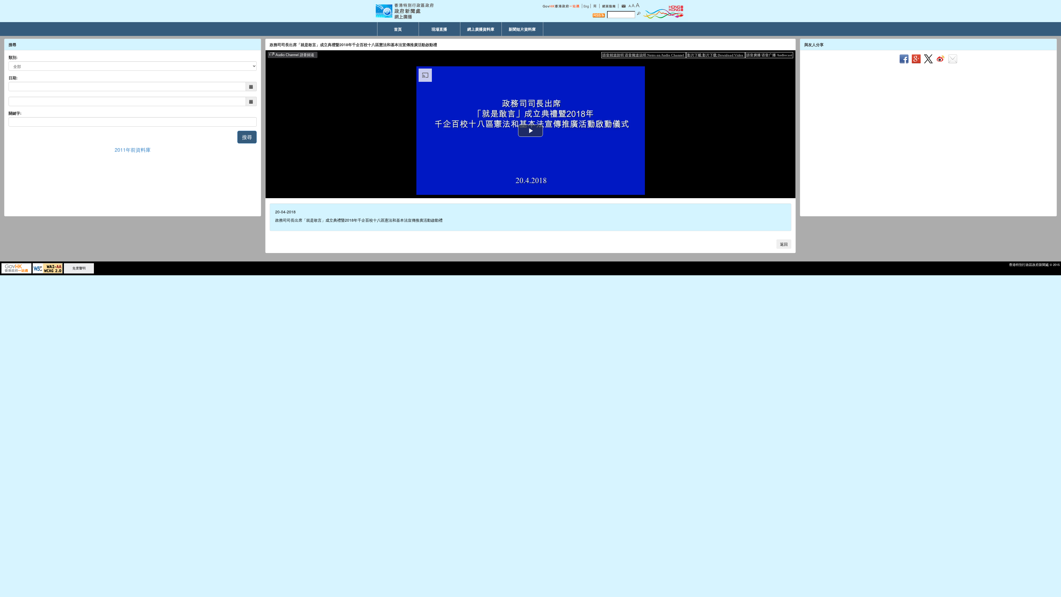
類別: (13, 57)
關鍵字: (15, 113)
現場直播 (439, 29)
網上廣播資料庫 (480, 29)
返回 (784, 244)
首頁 (398, 29)
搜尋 (247, 136)
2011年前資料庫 (133, 149)
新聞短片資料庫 (522, 29)
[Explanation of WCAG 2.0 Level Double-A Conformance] (48, 268)
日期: (13, 77)
